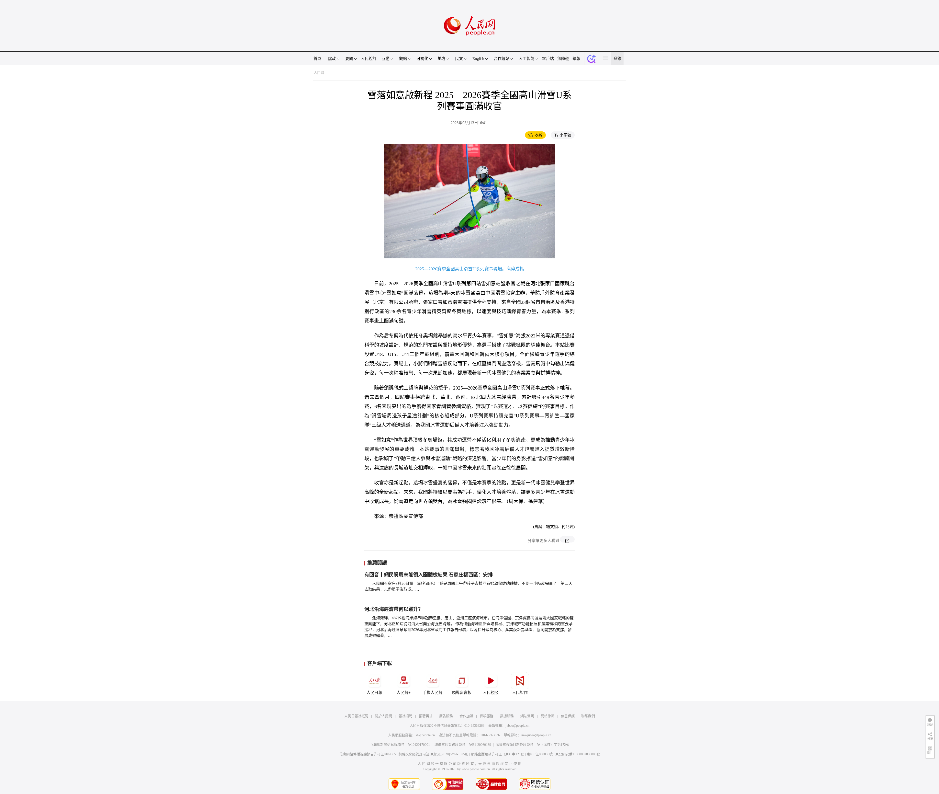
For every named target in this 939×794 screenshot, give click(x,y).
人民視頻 (491, 692)
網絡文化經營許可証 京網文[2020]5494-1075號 (433, 754)
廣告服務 (446, 716)
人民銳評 (369, 59)
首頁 (317, 59)
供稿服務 (486, 716)
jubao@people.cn (517, 725)
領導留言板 (461, 692)
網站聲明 (527, 716)
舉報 (576, 59)
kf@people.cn (425, 735)
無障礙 (563, 59)
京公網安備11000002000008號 (577, 754)
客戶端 (548, 59)
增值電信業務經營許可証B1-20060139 (463, 745)
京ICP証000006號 (540, 754)
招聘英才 (426, 716)
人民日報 (374, 692)
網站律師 (547, 716)
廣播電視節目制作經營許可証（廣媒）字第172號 (532, 745)
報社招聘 (405, 716)
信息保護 (568, 716)
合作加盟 (466, 716)
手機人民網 (432, 692)
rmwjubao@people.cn (536, 735)
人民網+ (404, 692)
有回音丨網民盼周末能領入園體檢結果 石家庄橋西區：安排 (428, 574)
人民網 (319, 73)
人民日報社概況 (356, 716)
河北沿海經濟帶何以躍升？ (393, 609)
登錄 (617, 59)
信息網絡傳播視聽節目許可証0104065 (367, 754)
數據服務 (507, 716)
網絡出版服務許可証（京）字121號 (497, 754)
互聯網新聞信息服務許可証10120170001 (400, 745)
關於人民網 (383, 716)
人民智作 (520, 692)
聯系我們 (588, 716)
